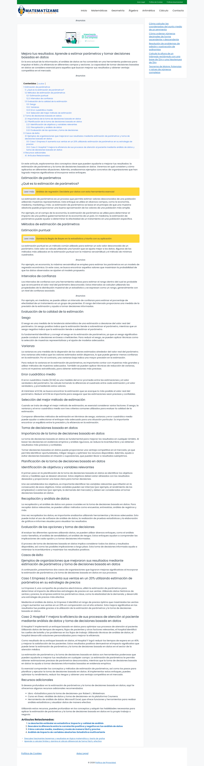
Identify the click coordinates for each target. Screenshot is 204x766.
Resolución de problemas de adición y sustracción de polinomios (164, 46)
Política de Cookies (156, 2)
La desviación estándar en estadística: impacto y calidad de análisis (65, 723)
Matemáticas (99, 10)
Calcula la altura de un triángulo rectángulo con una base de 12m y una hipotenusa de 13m (165, 58)
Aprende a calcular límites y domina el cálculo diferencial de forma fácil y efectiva (63, 741)
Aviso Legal (141, 2)
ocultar (41, 83)
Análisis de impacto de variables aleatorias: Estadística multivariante (66, 732)
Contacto (178, 10)
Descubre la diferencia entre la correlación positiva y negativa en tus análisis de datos (75, 726)
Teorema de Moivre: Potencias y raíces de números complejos (165, 69)
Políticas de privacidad (175, 2)
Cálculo (163, 10)
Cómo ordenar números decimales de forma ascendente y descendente (164, 36)
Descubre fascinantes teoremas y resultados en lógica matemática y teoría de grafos (64, 738)
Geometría (117, 10)
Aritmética (148, 10)
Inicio (84, 10)
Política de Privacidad (105, 762)
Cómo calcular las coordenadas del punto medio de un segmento (165, 26)
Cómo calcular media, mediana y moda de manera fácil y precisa (64, 729)
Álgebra (133, 10)
